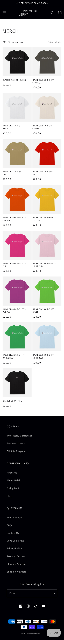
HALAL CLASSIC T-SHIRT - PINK (14, 264)
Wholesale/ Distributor (19, 435)
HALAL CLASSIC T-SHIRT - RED (44, 173)
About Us (12, 472)
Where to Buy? (15, 517)
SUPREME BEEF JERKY (34, 633)
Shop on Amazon (16, 563)
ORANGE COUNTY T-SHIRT (15, 400)
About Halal (13, 480)
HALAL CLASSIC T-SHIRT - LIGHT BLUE (44, 356)
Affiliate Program (16, 451)
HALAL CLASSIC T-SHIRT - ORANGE (14, 218)
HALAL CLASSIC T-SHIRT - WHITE (14, 127)
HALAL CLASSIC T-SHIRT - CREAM (44, 127)
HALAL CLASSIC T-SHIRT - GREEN (44, 310)
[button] (4, 12)
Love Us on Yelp (15, 540)
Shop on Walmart (16, 571)
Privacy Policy (14, 548)
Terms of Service (16, 556)
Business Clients (16, 443)
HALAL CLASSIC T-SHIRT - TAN (14, 173)
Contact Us (13, 532)
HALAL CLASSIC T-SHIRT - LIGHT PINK (44, 264)
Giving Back (13, 488)
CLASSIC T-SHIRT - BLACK (14, 80)
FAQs (9, 525)
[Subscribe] (53, 593)
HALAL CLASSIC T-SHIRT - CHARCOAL (44, 81)
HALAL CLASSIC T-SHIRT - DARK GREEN (14, 356)
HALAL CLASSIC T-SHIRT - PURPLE (14, 310)
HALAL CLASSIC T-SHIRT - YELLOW (44, 218)
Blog (9, 495)
